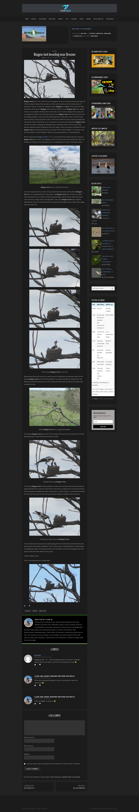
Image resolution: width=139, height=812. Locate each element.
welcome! (94, 36)
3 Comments (64, 58)
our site (83, 33)
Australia (27, 610)
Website (27, 754)
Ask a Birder (42, 19)
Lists (67, 19)
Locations (74, 19)
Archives (33, 19)
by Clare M (55, 58)
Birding (60, 19)
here (96, 399)
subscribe (107, 33)
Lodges (81, 19)
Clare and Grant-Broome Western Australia (54, 676)
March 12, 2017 (46, 58)
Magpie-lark (42, 610)
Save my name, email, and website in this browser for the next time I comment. (53, 764)
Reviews (88, 19)
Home (26, 19)
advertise (99, 33)
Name (29, 737)
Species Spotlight (98, 19)
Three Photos (110, 19)
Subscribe (103, 426)
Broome (35, 610)
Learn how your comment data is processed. (65, 777)
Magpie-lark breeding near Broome (55, 54)
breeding (46, 137)
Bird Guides (52, 19)
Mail (28, 746)
